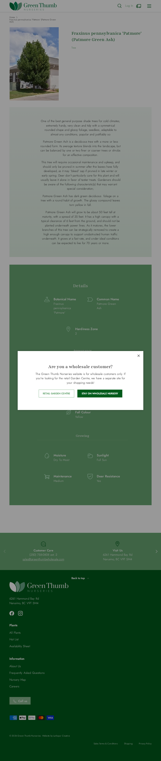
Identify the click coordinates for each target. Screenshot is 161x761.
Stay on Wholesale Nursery (100, 393)
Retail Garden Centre (56, 393)
